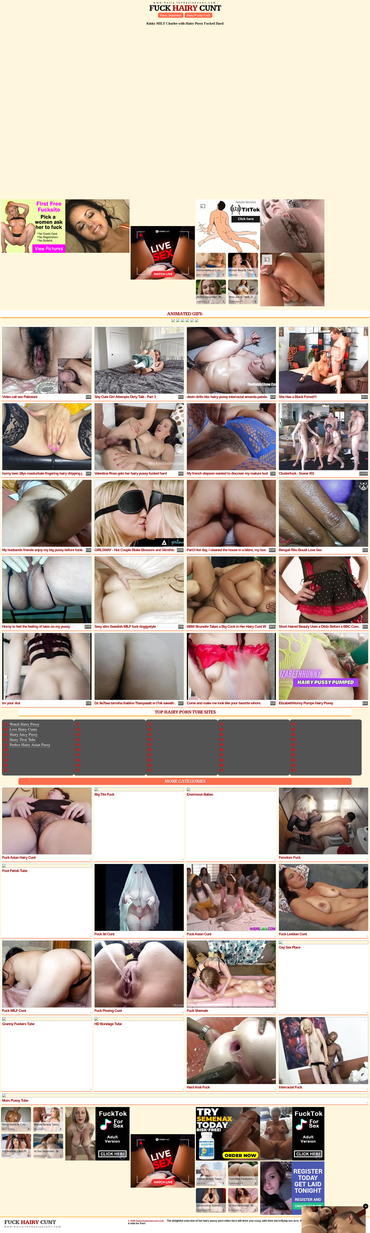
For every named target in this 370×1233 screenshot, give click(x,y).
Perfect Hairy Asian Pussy (30, 744)
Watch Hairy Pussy (24, 724)
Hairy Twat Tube (23, 739)
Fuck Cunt (185, 8)
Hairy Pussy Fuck (198, 15)
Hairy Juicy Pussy (24, 734)
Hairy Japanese (170, 15)
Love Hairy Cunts (23, 729)
